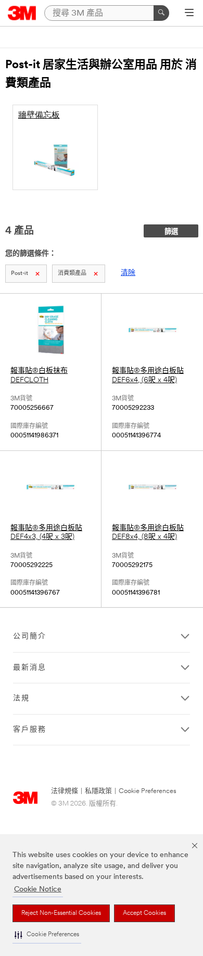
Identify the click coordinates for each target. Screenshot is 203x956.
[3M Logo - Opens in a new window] (22, 13)
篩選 (171, 232)
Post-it (19, 273)
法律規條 (64, 791)
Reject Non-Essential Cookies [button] (61, 913)
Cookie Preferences (147, 791)
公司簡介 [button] (29, 636)
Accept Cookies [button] (144, 913)
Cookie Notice (37, 890)
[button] (46, 935)
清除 (128, 273)
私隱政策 (98, 791)
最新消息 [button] (29, 668)
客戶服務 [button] (29, 730)
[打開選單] (189, 13)
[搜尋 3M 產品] (161, 13)
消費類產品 (72, 273)
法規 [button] (21, 698)
